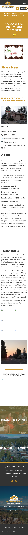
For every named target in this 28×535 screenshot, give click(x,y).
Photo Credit (21, 521)
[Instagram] (26, 3)
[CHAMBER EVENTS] (14, 420)
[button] (17, 8)
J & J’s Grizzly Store (8, 227)
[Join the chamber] (14, 448)
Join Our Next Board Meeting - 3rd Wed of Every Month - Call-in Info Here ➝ (14, 15)
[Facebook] (24, 3)
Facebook (4, 127)
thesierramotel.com (11, 142)
